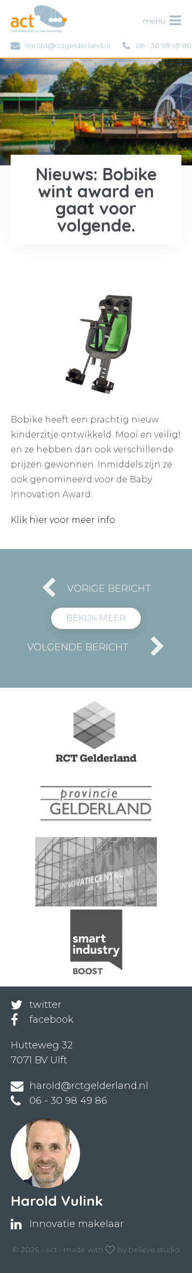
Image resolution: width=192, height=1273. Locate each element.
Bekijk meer (96, 618)
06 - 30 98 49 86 (163, 45)
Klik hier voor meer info (63, 520)
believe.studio (154, 1249)
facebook (51, 1019)
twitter (45, 1005)
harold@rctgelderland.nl (67, 45)
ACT (28, 10)
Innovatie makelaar (76, 1224)
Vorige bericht (109, 588)
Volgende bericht (78, 647)
